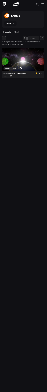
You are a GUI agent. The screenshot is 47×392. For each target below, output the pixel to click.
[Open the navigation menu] (43, 4)
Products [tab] (7, 32)
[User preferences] (42, 38)
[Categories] (4, 38)
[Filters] (25, 38)
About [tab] (16, 32)
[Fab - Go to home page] (16, 4)
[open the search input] (37, 4)
